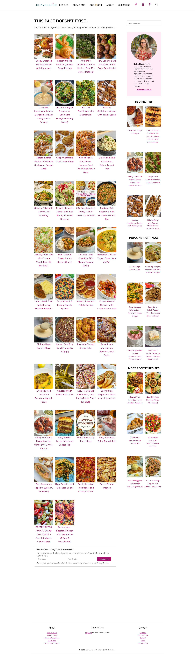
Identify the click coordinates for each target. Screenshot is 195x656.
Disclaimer (52, 641)
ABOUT (110, 5)
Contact (143, 638)
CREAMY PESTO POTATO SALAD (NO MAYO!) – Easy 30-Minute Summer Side (44, 534)
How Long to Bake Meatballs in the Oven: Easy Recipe (107, 64)
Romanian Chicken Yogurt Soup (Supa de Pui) (106, 258)
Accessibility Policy (52, 643)
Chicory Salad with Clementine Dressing (43, 212)
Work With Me (143, 635)
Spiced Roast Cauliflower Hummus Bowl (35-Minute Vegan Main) (86, 165)
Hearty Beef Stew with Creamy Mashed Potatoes (44, 305)
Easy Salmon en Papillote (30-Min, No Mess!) (44, 488)
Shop (143, 641)
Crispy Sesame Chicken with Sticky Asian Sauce (106, 305)
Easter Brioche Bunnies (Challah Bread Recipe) (64, 64)
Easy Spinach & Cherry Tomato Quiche (64, 305)
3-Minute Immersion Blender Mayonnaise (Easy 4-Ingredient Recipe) (43, 114)
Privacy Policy (52, 633)
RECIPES (63, 5)
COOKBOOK (96, 5)
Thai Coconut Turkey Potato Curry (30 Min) (64, 258)
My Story (143, 633)
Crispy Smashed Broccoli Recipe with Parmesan (44, 64)
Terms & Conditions (52, 638)
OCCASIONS (79, 5)
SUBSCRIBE (124, 5)
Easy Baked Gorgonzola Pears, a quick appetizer (107, 394)
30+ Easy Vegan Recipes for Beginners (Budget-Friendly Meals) (64, 114)
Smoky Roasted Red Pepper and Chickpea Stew (86, 488)
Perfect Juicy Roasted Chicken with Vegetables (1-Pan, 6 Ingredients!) (64, 534)
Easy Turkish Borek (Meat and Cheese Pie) (64, 441)
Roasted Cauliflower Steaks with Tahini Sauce (106, 111)
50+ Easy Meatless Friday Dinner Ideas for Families (85, 212)
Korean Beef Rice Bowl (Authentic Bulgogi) (64, 348)
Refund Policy (52, 635)
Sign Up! (88, 633)
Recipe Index (143, 643)
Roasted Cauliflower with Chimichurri (86, 111)
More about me (143, 89)
